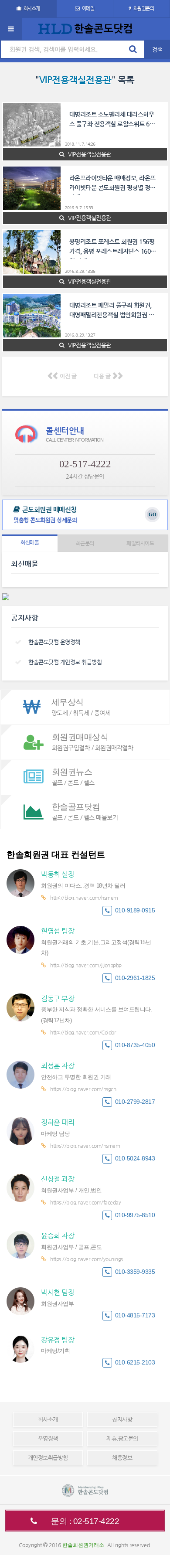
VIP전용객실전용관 (88, 154)
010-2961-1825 (135, 978)
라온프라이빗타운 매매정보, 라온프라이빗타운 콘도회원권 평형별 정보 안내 (112, 184)
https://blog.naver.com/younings (86, 1259)
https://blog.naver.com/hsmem (85, 1146)
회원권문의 (143, 8)
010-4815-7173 (135, 1315)
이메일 (88, 8)
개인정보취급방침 (48, 1457)
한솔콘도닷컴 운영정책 (54, 642)
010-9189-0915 (135, 910)
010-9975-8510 (135, 1215)
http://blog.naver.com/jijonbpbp (86, 965)
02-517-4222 (85, 464)
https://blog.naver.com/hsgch (83, 1089)
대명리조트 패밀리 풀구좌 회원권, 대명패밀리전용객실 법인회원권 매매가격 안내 (111, 312)
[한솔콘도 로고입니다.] (85, 1490)
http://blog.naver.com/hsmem (84, 898)
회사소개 (32, 8)
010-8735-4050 (135, 1045)
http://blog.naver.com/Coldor (83, 1032)
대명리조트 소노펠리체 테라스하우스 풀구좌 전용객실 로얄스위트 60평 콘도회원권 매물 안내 (113, 121)
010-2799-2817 (135, 1102)
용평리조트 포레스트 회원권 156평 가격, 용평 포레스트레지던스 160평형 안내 (112, 248)
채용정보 (122, 1457)
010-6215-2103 (135, 1362)
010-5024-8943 (135, 1158)
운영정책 (48, 1438)
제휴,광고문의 (122, 1438)
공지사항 (122, 1419)
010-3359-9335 (135, 1272)
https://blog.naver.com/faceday (85, 1202)
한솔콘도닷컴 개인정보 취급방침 (65, 662)
